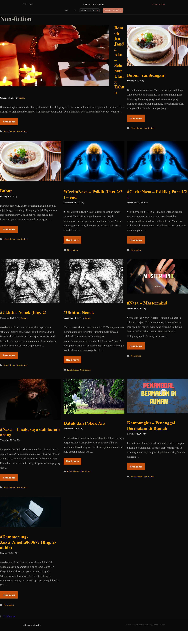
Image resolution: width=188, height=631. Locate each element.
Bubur (6, 190)
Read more (9, 121)
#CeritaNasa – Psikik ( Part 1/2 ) (157, 194)
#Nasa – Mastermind (147, 303)
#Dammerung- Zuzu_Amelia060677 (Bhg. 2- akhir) (28, 542)
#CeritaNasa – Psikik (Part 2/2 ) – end (93, 194)
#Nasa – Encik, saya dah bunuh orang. (30, 432)
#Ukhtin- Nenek (79, 312)
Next (11, 616)
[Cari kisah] (74, 10)
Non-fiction (21, 131)
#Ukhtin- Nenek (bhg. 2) (23, 312)
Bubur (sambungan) (146, 75)
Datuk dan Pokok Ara (85, 423)
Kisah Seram (9, 131)
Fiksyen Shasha (94, 4)
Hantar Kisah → (113, 10)
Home (67, 10)
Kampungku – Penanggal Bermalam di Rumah (151, 425)
